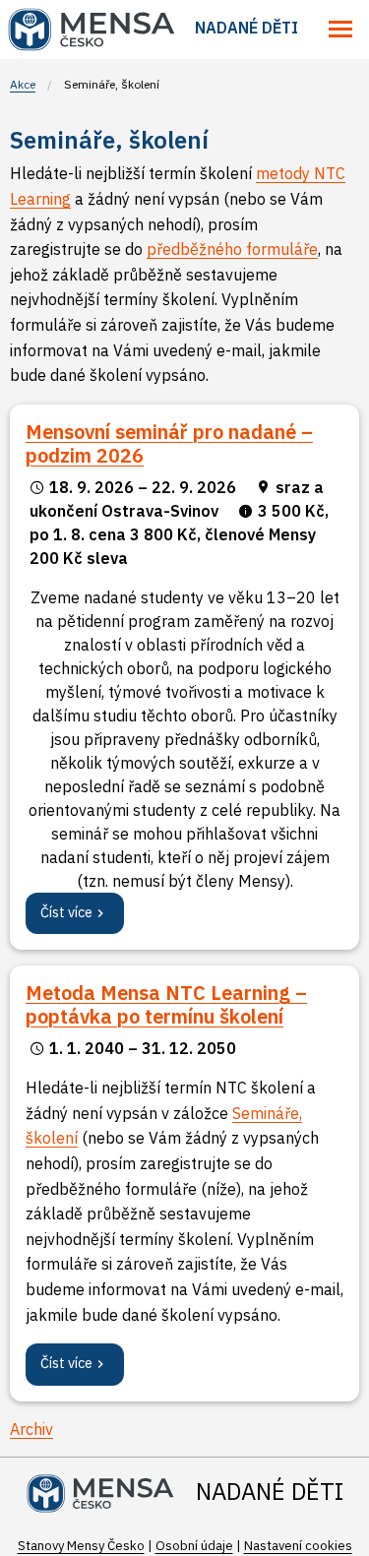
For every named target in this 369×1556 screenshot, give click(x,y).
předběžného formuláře (232, 249)
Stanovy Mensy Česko (81, 1545)
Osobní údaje (194, 1545)
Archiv (31, 1429)
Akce (22, 84)
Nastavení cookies (298, 1545)
